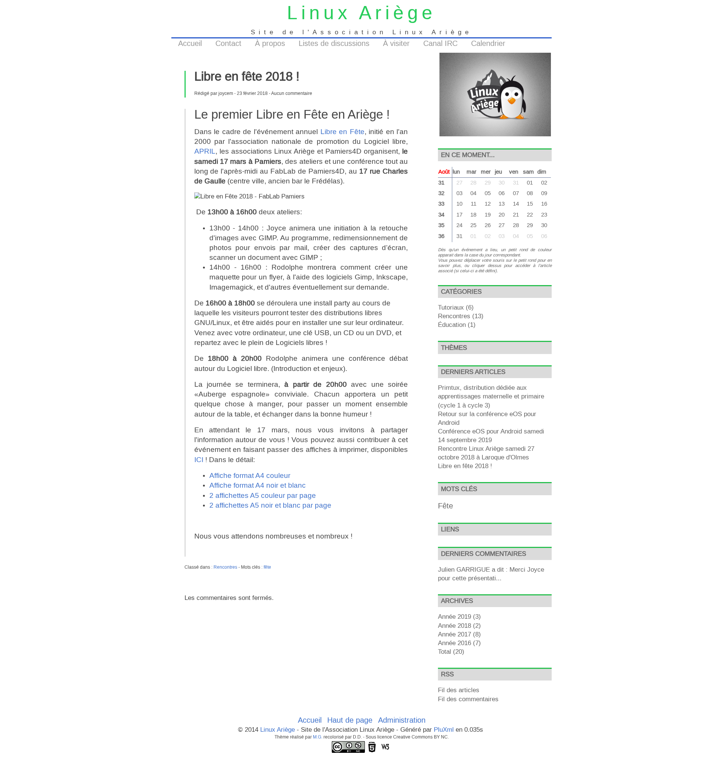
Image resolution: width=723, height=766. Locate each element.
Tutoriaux (451, 307)
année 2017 (454, 634)
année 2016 (454, 643)
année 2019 (454, 617)
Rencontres (225, 567)
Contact (228, 43)
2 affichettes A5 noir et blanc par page (270, 505)
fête (267, 567)
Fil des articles (458, 690)
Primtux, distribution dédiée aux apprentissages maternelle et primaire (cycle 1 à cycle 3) (491, 396)
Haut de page (349, 720)
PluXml (444, 730)
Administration (402, 720)
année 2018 (454, 626)
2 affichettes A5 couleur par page (262, 495)
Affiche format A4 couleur (249, 476)
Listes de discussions (334, 43)
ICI (198, 460)
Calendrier (488, 43)
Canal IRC (440, 43)
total (445, 652)
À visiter (396, 43)
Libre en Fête (342, 132)
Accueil (190, 43)
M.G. (317, 737)
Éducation (452, 325)
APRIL (204, 151)
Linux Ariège (361, 13)
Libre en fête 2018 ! (465, 466)
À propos (270, 43)
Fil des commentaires (468, 699)
